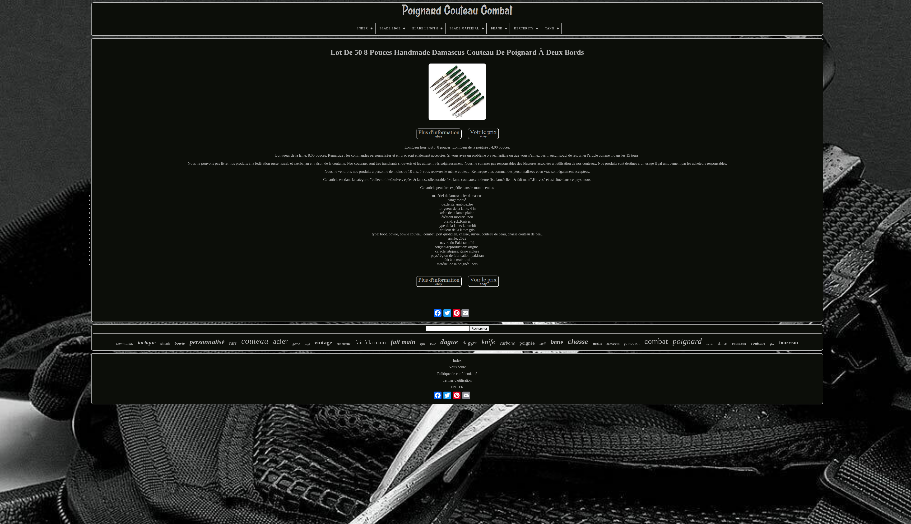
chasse (578, 341)
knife (488, 342)
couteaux (739, 344)
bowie (180, 343)
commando (124, 344)
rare (233, 343)
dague (449, 342)
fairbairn (632, 343)
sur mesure (343, 344)
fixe (772, 344)
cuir (433, 344)
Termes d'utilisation (457, 380)
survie (709, 344)
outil (542, 344)
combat (656, 341)
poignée (527, 343)
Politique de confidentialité (457, 374)
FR (461, 387)
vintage (323, 342)
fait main (403, 342)
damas (722, 344)
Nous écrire (457, 367)
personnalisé (207, 342)
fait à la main (370, 342)
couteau (254, 341)
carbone (507, 343)
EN (453, 387)
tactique (147, 343)
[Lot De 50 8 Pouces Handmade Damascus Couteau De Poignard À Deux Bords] (457, 92)
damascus (612, 344)
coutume (758, 343)
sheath (165, 344)
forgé (307, 344)
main (597, 343)
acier (280, 341)
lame (556, 342)
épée (422, 344)
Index (457, 360)
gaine (296, 344)
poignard (687, 341)
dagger (470, 343)
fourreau (788, 343)
